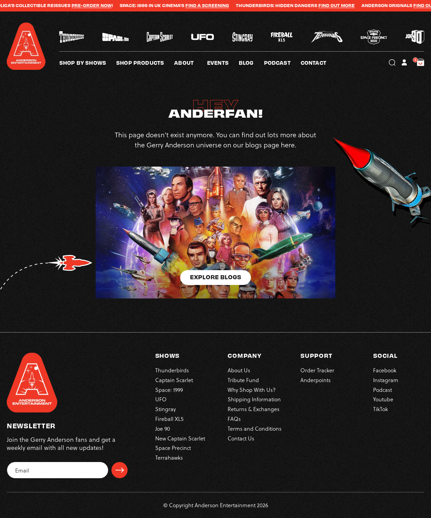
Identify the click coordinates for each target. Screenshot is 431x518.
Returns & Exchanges (253, 409)
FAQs (234, 419)
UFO (161, 399)
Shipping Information (254, 399)
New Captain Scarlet (180, 438)
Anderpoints (315, 380)
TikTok (380, 409)
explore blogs (215, 277)
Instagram (385, 380)
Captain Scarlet (174, 380)
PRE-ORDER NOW (71, 5)
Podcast (382, 390)
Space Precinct (173, 448)
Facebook (384, 370)
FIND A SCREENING (187, 5)
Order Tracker (317, 370)
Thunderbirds (172, 370)
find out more (411, 5)
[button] (190, 62)
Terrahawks (169, 457)
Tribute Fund (243, 380)
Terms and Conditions (254, 428)
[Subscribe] (119, 470)
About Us (239, 370)
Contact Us (241, 438)
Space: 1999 (169, 390)
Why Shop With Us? (252, 390)
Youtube (383, 399)
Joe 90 (162, 428)
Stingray (165, 409)
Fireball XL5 (169, 419)
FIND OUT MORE (316, 5)
